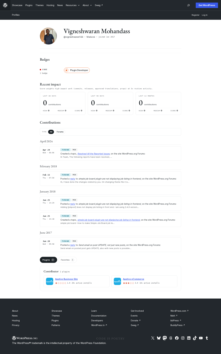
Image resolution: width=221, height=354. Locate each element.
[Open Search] (188, 5)
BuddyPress (177, 325)
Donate (136, 320)
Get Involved (137, 311)
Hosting (16, 320)
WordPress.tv (99, 325)
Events (134, 315)
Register (196, 15)
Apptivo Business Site (66, 279)
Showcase (57, 311)
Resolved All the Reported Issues (93, 153)
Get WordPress (207, 5)
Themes (56, 315)
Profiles (16, 15)
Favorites (67, 260)
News (15, 315)
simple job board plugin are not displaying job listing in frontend (108, 220)
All (51, 132)
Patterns (56, 325)
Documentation (98, 315)
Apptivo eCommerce (133, 279)
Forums (60, 132)
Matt (174, 315)
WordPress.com (179, 311)
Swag (135, 325)
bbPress (175, 320)
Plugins (47, 260)
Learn (94, 311)
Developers (97, 320)
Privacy (15, 325)
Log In (204, 15)
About (15, 311)
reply (72, 178)
